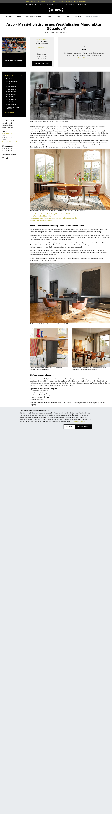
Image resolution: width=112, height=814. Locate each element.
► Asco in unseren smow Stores (41, 220)
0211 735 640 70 (42, 48)
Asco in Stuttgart (11, 104)
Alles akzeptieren (83, 427)
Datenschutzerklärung (80, 421)
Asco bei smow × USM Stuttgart (12, 107)
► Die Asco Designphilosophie (40, 216)
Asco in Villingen (11, 102)
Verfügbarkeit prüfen (42, 63)
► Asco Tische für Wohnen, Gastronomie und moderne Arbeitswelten (54, 218)
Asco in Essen (10, 84)
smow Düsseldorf (42, 39)
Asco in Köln (9, 97)
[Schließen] (109, 1)
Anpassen (69, 427)
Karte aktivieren (84, 58)
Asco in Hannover (11, 94)
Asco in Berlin (10, 79)
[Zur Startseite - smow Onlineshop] (56, 9)
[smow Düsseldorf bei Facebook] (3, 158)
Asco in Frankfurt (11, 86)
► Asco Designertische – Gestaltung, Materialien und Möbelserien (53, 214)
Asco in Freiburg (11, 89)
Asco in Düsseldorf (11, 81)
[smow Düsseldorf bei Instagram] (7, 158)
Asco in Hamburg (11, 92)
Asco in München (11, 99)
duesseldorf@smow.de (42, 50)
